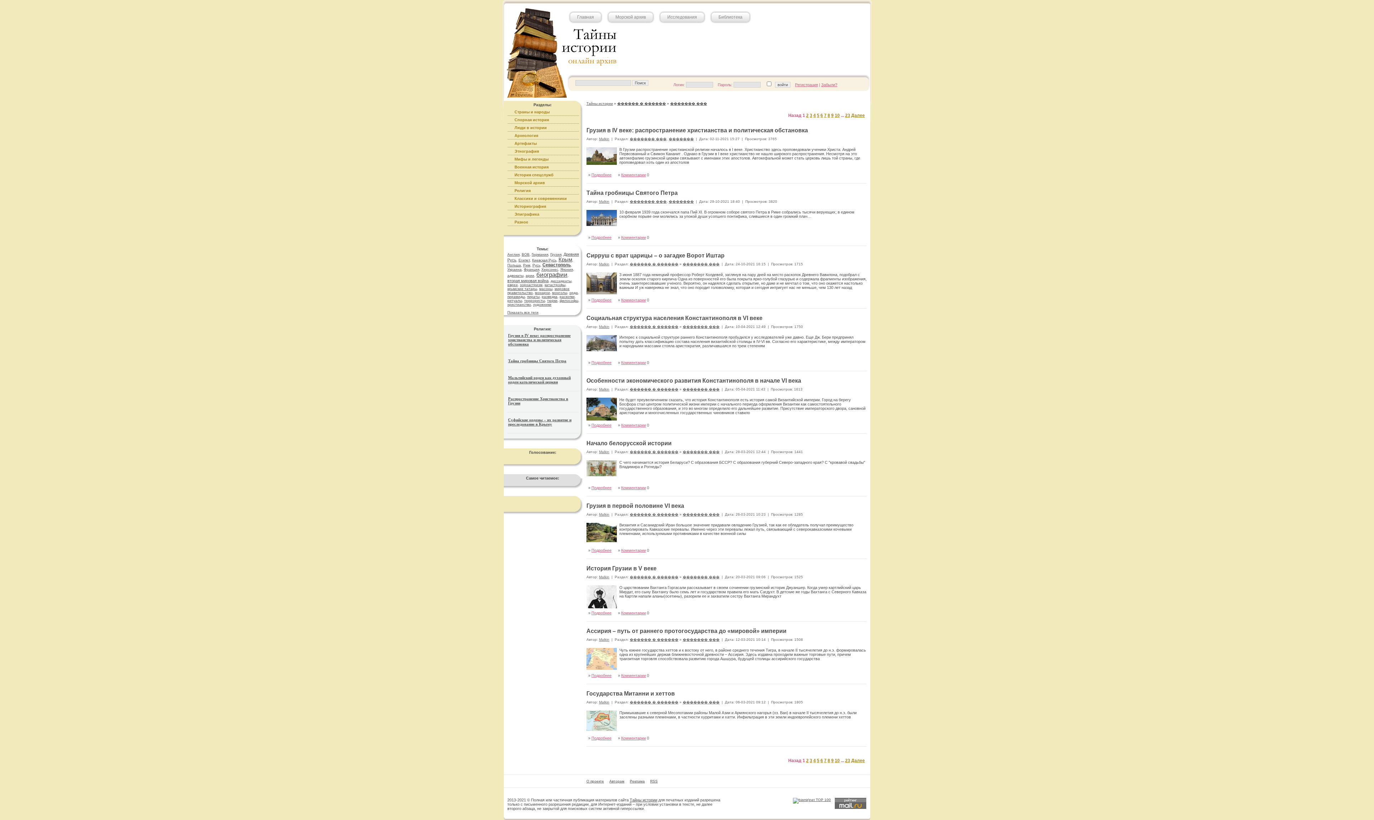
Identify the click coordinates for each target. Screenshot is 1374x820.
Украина (514, 269)
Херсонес (549, 269)
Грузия (555, 254)
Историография (530, 206)
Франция (531, 269)
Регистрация (806, 85)
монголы (559, 293)
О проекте (595, 781)
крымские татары (522, 289)
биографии (551, 274)
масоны (545, 289)
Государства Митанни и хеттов (630, 694)
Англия (513, 254)
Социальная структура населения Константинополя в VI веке (674, 318)
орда (573, 293)
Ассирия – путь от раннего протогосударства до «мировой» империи (686, 631)
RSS (654, 781)
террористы (534, 301)
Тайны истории (643, 800)
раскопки (567, 297)
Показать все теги (523, 312)
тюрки (552, 301)
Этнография (527, 151)
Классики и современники (541, 198)
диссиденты (561, 281)
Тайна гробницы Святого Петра (537, 361)
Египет (524, 260)
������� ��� (648, 139)
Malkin (604, 139)
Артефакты (526, 143)
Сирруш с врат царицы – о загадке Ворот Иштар (655, 255)
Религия (523, 190)
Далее (858, 115)
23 (847, 115)
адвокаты (515, 276)
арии (530, 276)
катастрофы (555, 285)
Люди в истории (531, 128)
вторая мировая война (528, 281)
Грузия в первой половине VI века (635, 506)
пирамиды (516, 297)
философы (569, 301)
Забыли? (829, 85)
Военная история (532, 167)
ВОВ (526, 254)
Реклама (637, 781)
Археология (526, 135)
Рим (526, 265)
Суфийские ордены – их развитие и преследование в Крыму (539, 422)
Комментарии (633, 175)
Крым (565, 259)
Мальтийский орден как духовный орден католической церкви (539, 379)
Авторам (616, 781)
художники (542, 304)
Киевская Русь (544, 260)
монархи (542, 293)
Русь (536, 265)
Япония (566, 269)
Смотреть (850, 229)
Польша (514, 265)
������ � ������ (654, 264)
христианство (519, 304)
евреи (512, 285)
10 (837, 115)
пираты (533, 297)
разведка (549, 297)
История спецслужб (534, 175)
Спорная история (532, 120)
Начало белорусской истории (629, 443)
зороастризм (531, 285)
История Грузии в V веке (621, 568)
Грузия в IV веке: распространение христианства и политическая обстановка (539, 339)
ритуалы (514, 301)
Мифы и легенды (532, 159)
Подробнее (601, 175)
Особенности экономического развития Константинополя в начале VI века (693, 381)
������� (681, 139)
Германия (540, 254)
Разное (521, 222)
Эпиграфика (527, 214)
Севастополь (556, 264)
